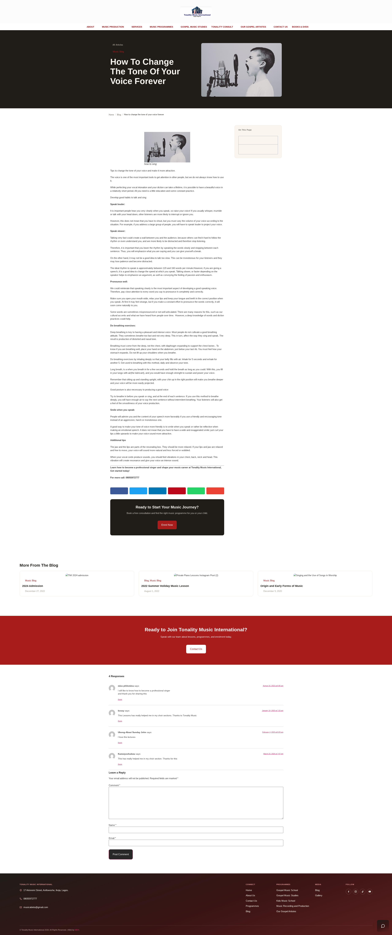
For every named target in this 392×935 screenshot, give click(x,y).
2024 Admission (32, 585)
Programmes (252, 906)
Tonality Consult (222, 27)
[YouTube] (369, 891)
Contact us (281, 27)
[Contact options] (383, 926)
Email (112, 838)
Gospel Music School (287, 890)
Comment (114, 785)
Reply (120, 699)
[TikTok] (362, 891)
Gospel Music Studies (194, 27)
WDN (77, 930)
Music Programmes (161, 27)
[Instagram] (355, 891)
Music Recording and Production (292, 906)
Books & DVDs (300, 27)
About (90, 27)
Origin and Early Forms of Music (281, 585)
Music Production (113, 27)
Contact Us (251, 900)
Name (112, 825)
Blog (248, 911)
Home (249, 890)
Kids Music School (285, 900)
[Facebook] (348, 891)
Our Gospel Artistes (253, 27)
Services (137, 27)
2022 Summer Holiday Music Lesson (165, 585)
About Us (250, 895)
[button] (92, 26)
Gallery (318, 895)
